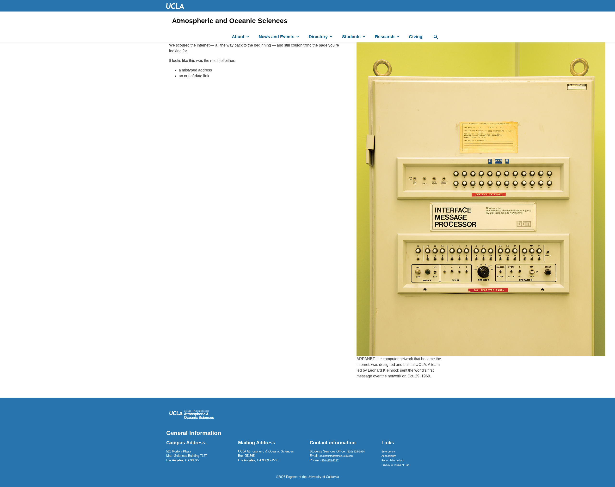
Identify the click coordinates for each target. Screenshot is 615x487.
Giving (415, 36)
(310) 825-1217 (329, 460)
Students (351, 36)
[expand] (248, 36)
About (238, 36)
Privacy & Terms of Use (395, 465)
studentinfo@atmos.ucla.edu (336, 455)
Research (384, 36)
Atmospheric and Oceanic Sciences (230, 21)
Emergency (388, 451)
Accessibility (388, 455)
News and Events (276, 36)
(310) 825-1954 (356, 451)
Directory (318, 36)
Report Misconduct (392, 460)
